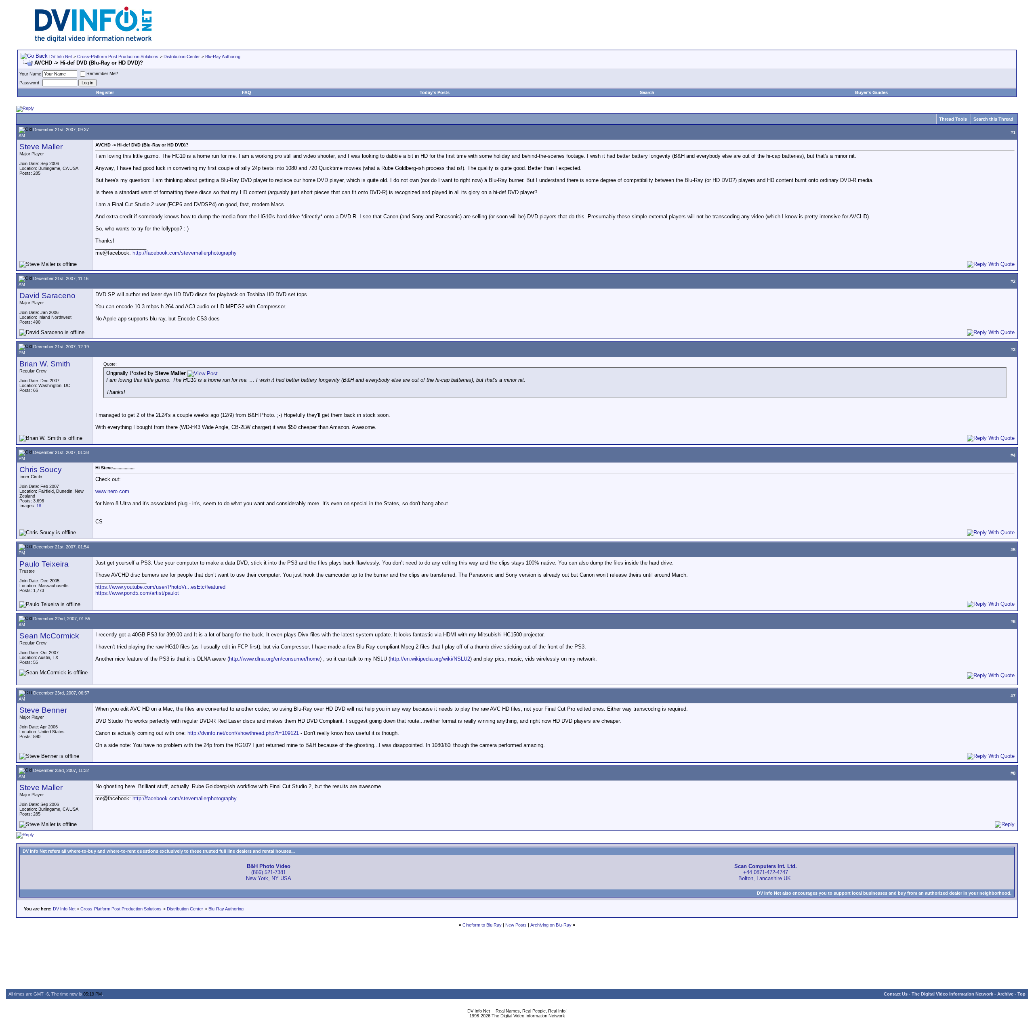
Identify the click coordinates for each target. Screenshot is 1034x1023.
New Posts (516, 925)
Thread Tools (953, 119)
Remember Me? (102, 73)
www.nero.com (112, 491)
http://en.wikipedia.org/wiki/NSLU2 (430, 659)
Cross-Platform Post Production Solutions (117, 56)
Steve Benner (43, 710)
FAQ (246, 92)
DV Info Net (60, 56)
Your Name (30, 73)
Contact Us (896, 994)
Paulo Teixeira (44, 564)
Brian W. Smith (44, 364)
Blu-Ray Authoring (222, 56)
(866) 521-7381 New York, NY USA (268, 872)
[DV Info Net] (93, 41)
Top (1021, 994)
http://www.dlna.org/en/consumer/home (274, 659)
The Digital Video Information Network (952, 994)
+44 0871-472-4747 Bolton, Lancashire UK (765, 872)
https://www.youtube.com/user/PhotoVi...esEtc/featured (160, 587)
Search (647, 92)
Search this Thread (993, 119)
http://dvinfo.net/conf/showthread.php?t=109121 (243, 733)
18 (38, 505)
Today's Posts (435, 92)
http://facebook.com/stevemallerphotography (184, 253)
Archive (1005, 994)
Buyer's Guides (871, 92)
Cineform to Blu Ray (482, 925)
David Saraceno (47, 295)
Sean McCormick (49, 636)
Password (29, 82)
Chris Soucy (40, 469)
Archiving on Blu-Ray (551, 925)
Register (105, 92)
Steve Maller (41, 146)
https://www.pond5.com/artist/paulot (137, 593)
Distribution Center (182, 56)
